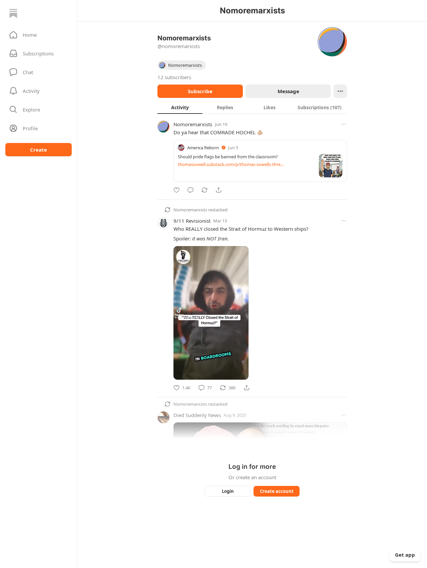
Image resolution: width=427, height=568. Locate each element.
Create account (277, 491)
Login (228, 491)
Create (38, 149)
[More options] (343, 124)
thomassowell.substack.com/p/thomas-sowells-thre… (231, 164)
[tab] (179, 107)
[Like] (176, 190)
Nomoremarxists (192, 124)
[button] (38, 35)
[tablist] (252, 107)
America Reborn (203, 148)
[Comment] (190, 190)
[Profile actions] (340, 91)
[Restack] (204, 190)
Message (288, 91)
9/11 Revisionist (191, 220)
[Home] (13, 13)
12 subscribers (174, 77)
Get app (405, 554)
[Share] (218, 190)
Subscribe (200, 91)
